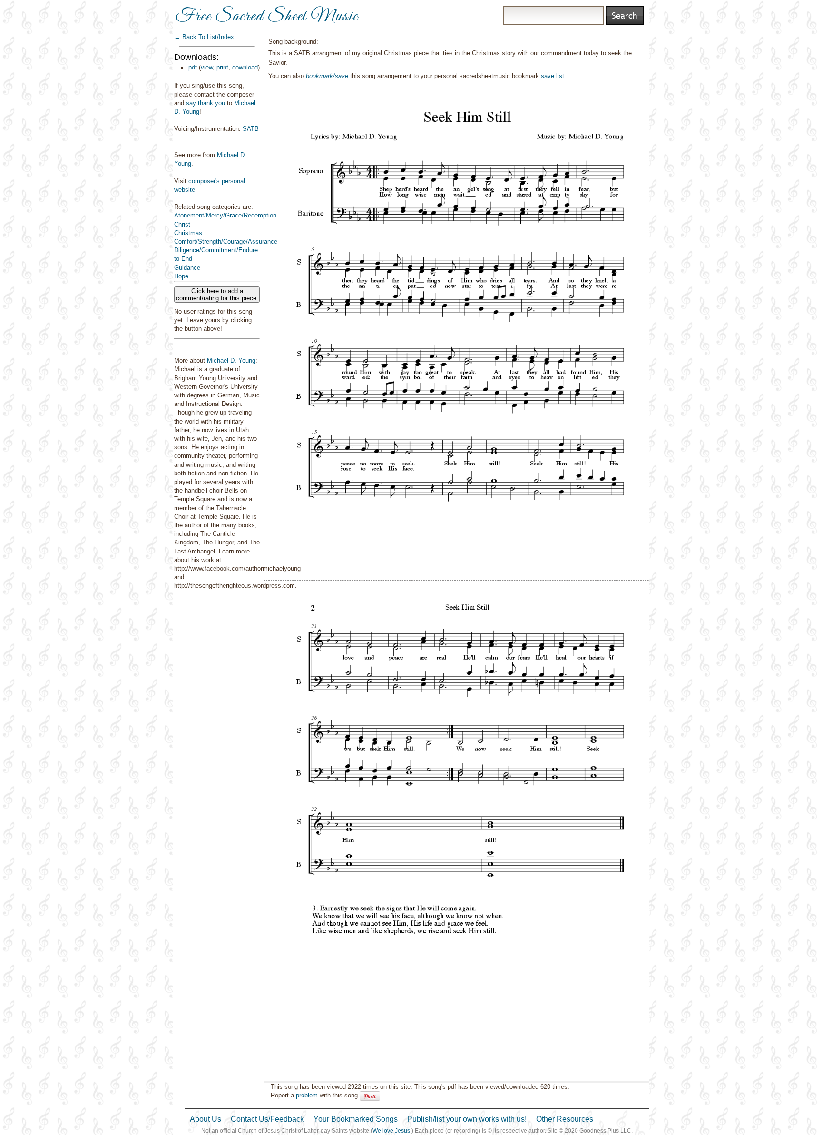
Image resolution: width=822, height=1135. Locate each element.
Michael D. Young (231, 360)
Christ (182, 224)
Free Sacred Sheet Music (267, 17)
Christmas (188, 233)
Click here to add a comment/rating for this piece (217, 294)
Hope (181, 276)
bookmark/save (327, 75)
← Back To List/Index (204, 36)
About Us (205, 1119)
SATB (251, 128)
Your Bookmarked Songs (355, 1119)
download (245, 67)
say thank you (205, 103)
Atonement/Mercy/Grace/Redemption (225, 215)
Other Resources (564, 1119)
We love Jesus (391, 1130)
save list (552, 75)
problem (307, 1095)
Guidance (187, 267)
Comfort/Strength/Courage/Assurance (225, 241)
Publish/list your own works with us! (467, 1119)
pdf (192, 67)
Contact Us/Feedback (267, 1119)
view (207, 67)
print (222, 67)
